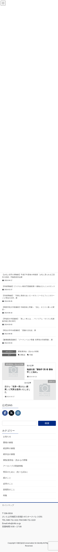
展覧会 (22, 355)
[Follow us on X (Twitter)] (11, 413)
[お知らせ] (45, 387)
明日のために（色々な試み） (16, 472)
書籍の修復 (8, 442)
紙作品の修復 (9, 454)
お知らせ (7, 436)
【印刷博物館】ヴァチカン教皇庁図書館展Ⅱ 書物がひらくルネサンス (28, 286)
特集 (5, 495)
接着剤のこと (9, 489)
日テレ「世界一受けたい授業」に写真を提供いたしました (17, 389)
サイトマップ (8, 505)
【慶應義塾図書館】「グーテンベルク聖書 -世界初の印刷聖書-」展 (27, 340)
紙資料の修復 (9, 448)
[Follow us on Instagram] (18, 413)
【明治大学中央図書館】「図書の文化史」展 (19, 330)
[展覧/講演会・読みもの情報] (13, 369)
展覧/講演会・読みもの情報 (28, 351)
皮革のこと (8, 484)
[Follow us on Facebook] (5, 413)
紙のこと (7, 478)
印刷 (31, 355)
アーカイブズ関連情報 (13, 466)
